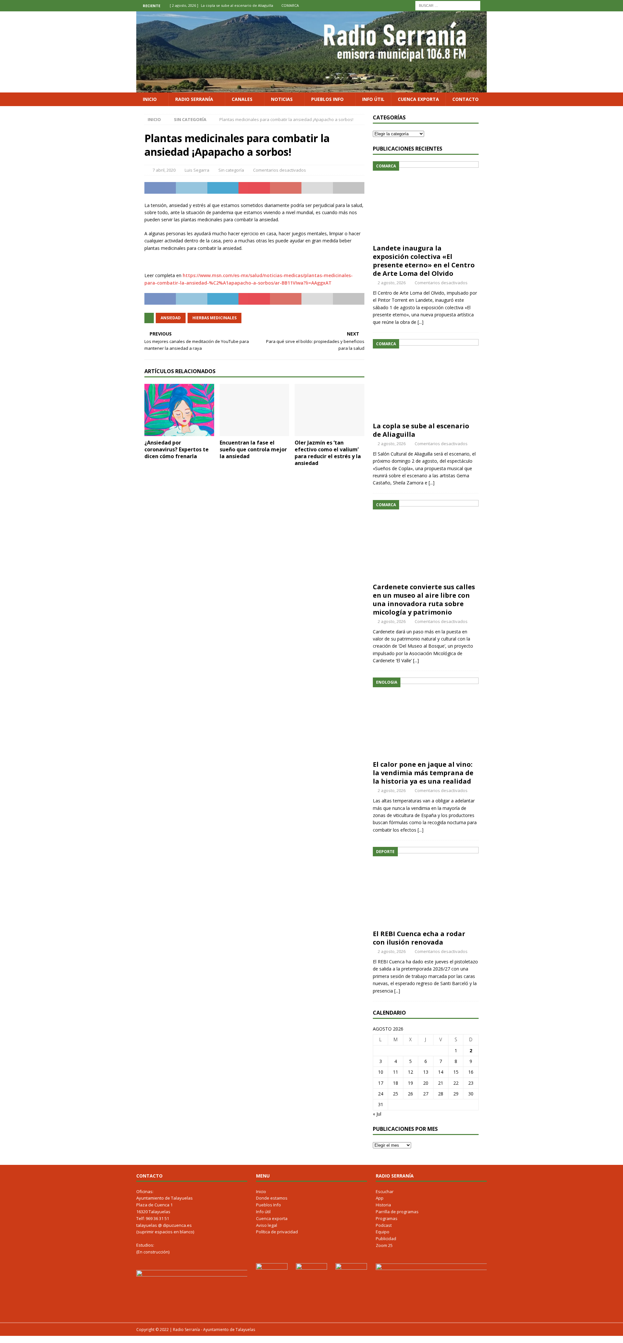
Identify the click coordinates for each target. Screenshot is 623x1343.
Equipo (382, 1232)
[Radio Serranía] (311, 88)
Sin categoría (231, 170)
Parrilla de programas (397, 1212)
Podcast (384, 1225)
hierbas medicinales (214, 318)
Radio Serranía (194, 99)
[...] (420, 322)
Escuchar (385, 1191)
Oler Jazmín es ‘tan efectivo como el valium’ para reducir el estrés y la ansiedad (328, 452)
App (380, 1198)
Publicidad (386, 1238)
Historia (383, 1205)
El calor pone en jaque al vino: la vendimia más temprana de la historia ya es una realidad (423, 773)
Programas (386, 1218)
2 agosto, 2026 (392, 283)
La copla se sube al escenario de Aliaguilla (421, 430)
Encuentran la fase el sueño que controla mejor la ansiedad (253, 449)
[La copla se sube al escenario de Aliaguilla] (426, 379)
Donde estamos (271, 1198)
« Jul (377, 1114)
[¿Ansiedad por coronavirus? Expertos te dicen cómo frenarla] (179, 410)
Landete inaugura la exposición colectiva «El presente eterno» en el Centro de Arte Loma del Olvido (424, 261)
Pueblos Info (327, 99)
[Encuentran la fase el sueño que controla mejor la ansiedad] (254, 410)
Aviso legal (266, 1225)
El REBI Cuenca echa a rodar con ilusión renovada (419, 937)
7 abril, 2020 (164, 170)
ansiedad (171, 318)
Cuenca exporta (418, 99)
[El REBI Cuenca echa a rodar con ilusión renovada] (426, 886)
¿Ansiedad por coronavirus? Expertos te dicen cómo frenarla (176, 449)
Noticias (282, 99)
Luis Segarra (197, 170)
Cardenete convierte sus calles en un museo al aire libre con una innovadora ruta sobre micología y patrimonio (424, 599)
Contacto (465, 99)
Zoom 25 (384, 1245)
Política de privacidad (277, 1232)
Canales (242, 99)
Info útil (373, 99)
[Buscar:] (447, 5)
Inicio (150, 99)
